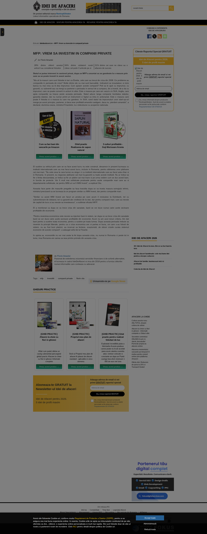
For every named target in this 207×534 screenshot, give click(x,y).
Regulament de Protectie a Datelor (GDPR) (94, 518)
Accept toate (150, 518)
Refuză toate (150, 529)
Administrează (150, 523)
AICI (75, 526)
